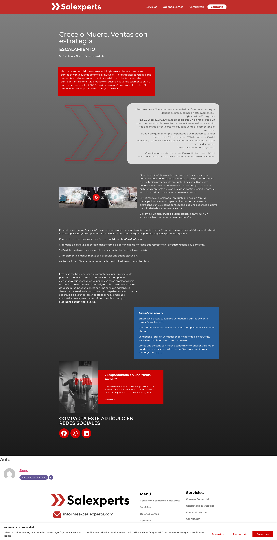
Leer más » (110, 400)
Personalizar (218, 534)
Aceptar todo (263, 534)
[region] (138, 531)
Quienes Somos (173, 7)
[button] (64, 433)
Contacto (217, 7)
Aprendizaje (197, 7)
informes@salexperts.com (88, 514)
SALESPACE (193, 519)
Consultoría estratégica (200, 505)
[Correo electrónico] (51, 477)
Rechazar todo (240, 534)
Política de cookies (21, 536)
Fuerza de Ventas (196, 512)
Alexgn (23, 470)
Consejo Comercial (197, 499)
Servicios (151, 7)
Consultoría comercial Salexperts (160, 500)
